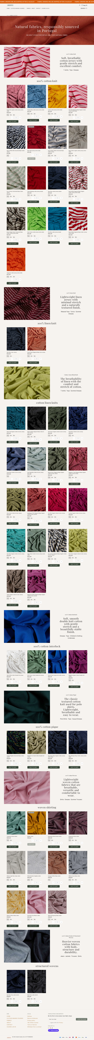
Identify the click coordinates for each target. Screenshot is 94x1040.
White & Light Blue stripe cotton (13, 876)
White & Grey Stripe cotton (74, 876)
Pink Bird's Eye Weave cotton (33, 915)
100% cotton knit (47, 81)
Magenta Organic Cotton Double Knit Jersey (76, 676)
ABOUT (9, 1022)
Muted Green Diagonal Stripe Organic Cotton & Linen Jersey (56, 473)
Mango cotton (30, 836)
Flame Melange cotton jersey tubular (35, 191)
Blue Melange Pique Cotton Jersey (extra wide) (77, 756)
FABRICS (9, 1020)
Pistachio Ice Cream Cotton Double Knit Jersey (35, 756)
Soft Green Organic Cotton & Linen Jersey (57, 431)
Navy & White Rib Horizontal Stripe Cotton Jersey (16, 151)
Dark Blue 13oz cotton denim (13, 994)
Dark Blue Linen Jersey (12, 352)
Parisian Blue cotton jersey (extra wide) (35, 109)
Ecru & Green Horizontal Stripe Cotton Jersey (15, 192)
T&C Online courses (32, 1022)
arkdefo (10, 5)
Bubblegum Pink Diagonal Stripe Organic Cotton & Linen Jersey (36, 514)
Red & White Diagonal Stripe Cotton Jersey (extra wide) (78, 233)
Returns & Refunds (32, 1018)
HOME (8, 1016)
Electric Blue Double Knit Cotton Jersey (56, 675)
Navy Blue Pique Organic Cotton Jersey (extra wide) (56, 756)
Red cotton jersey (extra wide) (33, 150)
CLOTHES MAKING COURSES (15, 1018)
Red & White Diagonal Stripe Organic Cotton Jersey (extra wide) (76, 192)
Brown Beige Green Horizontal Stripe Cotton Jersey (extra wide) (15, 233)
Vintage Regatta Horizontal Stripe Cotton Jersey (15, 756)
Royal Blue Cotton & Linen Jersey (76, 431)
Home (8, 15)
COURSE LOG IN (11, 1027)
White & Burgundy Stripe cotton (55, 915)
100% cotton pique (47, 726)
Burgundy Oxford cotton (74, 836)
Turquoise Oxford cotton (12, 836)
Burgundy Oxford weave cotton (55, 836)
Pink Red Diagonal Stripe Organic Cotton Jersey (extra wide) (77, 110)
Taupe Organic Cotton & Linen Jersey (15, 594)
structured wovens (47, 966)
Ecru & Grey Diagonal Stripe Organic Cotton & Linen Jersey (57, 554)
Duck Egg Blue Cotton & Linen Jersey (35, 472)
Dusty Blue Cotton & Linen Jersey (14, 472)
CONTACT (9, 1024)
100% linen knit (47, 323)
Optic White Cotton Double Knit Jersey (15, 675)
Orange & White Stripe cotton (54, 876)
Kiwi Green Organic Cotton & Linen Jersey (78, 553)
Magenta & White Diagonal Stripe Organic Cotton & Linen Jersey (36, 595)
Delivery (29, 1016)
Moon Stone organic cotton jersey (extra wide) (77, 151)
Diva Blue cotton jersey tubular (54, 232)
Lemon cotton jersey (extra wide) (55, 109)
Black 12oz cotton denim (32, 994)
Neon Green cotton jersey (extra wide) (35, 232)
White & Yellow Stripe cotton (13, 915)
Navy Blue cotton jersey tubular (54, 191)
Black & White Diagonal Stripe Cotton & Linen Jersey (35, 432)
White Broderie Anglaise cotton (34, 876)
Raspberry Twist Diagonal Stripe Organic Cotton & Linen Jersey (77, 473)
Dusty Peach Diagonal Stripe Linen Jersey (36, 352)
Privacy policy (31, 1020)
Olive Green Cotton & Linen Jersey (14, 513)
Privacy (61, 1022)
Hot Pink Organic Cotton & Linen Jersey (56, 513)
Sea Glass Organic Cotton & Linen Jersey (15, 553)
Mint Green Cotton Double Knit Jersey (35, 675)
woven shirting (47, 807)
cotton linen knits (47, 402)
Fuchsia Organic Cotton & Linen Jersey (77, 513)
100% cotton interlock (47, 646)
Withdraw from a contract (34, 1027)
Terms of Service (32, 1024)
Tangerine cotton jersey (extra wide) (14, 272)
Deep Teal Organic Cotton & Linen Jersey (15, 431)
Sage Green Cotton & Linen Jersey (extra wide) (36, 554)
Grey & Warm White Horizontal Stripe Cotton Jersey (56, 151)
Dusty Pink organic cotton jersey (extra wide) (15, 110)
